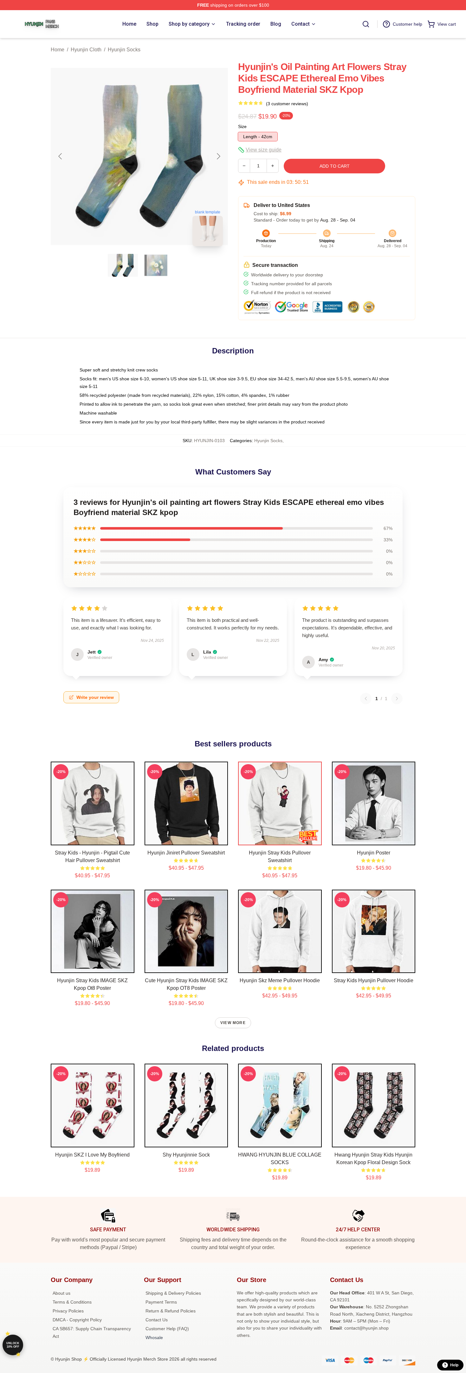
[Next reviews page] (397, 698)
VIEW (92, 838)
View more (233, 1023)
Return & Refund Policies (171, 1310)
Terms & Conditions (72, 1302)
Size (242, 126)
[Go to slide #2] (156, 265)
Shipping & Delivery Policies (173, 1293)
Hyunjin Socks (124, 49)
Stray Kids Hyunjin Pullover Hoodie (373, 980)
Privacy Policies (68, 1310)
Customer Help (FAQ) (167, 1328)
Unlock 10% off (12, 1345)
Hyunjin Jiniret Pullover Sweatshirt (186, 852)
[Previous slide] (60, 156)
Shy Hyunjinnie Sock (186, 1154)
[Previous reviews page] (366, 698)
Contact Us (157, 1319)
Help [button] (454, 1365)
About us (61, 1293)
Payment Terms (161, 1302)
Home (57, 49)
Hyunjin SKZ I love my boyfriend (92, 1154)
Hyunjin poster (373, 852)
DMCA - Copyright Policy (77, 1319)
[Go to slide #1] (123, 265)
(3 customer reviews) (287, 103)
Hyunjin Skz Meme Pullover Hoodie (280, 980)
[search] (365, 24)
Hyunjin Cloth (86, 49)
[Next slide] (218, 156)
